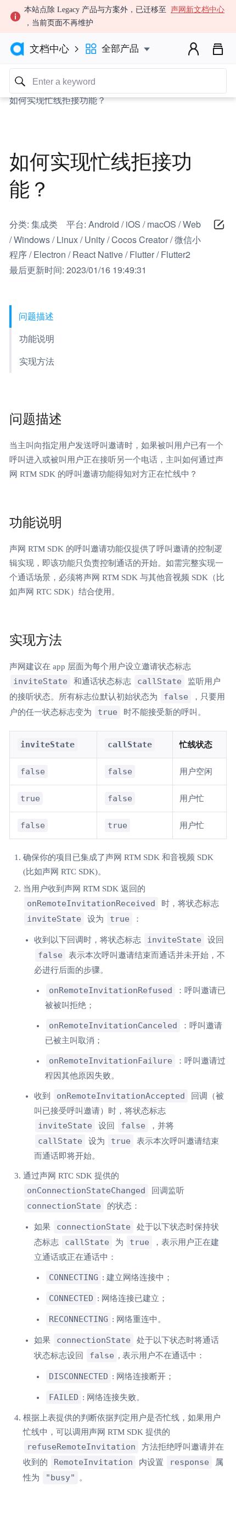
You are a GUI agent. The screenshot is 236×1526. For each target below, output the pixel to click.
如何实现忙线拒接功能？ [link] (57, 100)
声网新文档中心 (197, 9)
